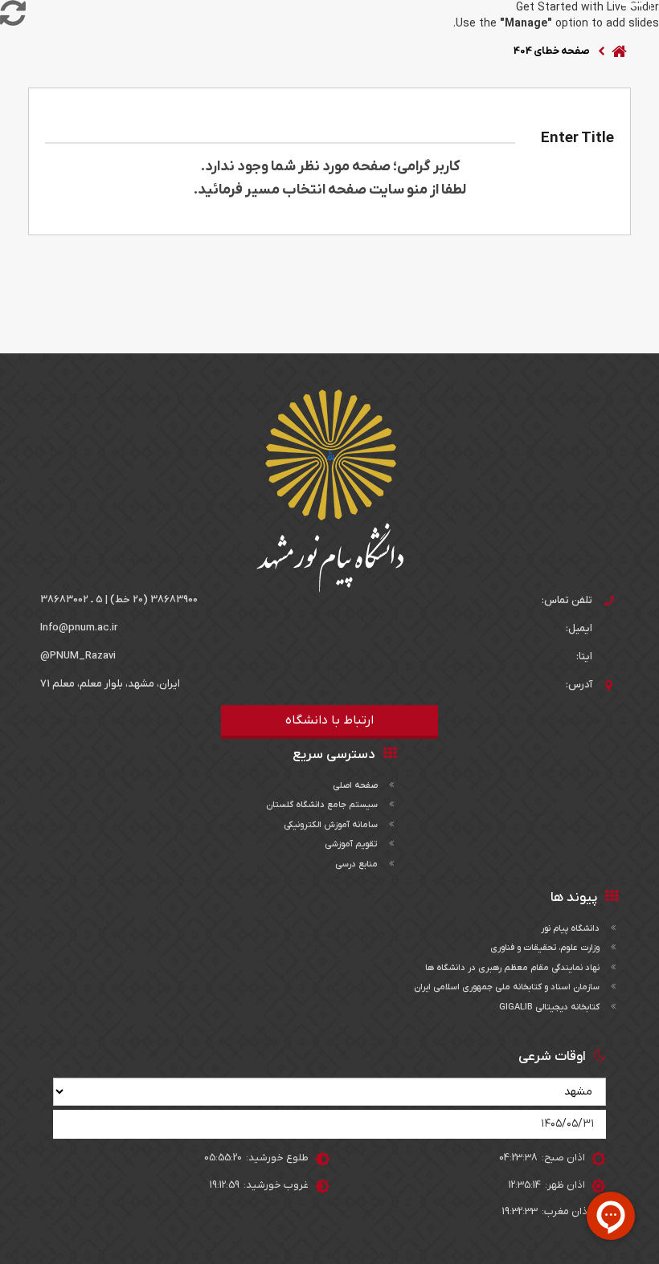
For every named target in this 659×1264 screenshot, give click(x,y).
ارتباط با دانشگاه (329, 720)
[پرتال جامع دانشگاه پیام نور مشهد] (329, 491)
